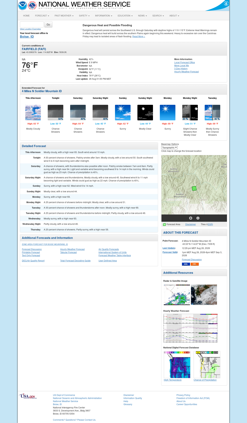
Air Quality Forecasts (109, 249)
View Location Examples (30, 28)
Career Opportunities (186, 404)
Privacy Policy (183, 394)
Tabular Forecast (68, 252)
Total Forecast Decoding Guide (75, 260)
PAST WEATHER (63, 15)
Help (126, 401)
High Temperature (173, 379)
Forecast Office (184, 62)
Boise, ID (27, 36)
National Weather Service (65, 401)
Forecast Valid (170, 252)
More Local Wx (181, 65)
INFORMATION (102, 15)
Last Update (169, 248)
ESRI (210, 224)
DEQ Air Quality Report (33, 260)
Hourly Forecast (186, 71)
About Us (181, 401)
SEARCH (157, 15)
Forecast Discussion (32, 249)
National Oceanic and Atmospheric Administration (77, 398)
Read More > (138, 36)
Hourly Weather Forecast (72, 249)
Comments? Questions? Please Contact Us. (74, 419)
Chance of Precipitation (205, 379)
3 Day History (181, 68)
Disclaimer (190, 224)
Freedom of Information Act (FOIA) (193, 398)
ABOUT (173, 15)
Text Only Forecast (31, 255)
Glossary (128, 404)
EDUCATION (124, 15)
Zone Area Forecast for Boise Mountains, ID (45, 244)
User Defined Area (108, 260)
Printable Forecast (31, 252)
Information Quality (133, 398)
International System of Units (113, 252)
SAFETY (83, 15)
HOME (26, 15)
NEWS (141, 15)
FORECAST (41, 15)
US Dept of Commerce (64, 394)
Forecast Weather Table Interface (115, 255)
